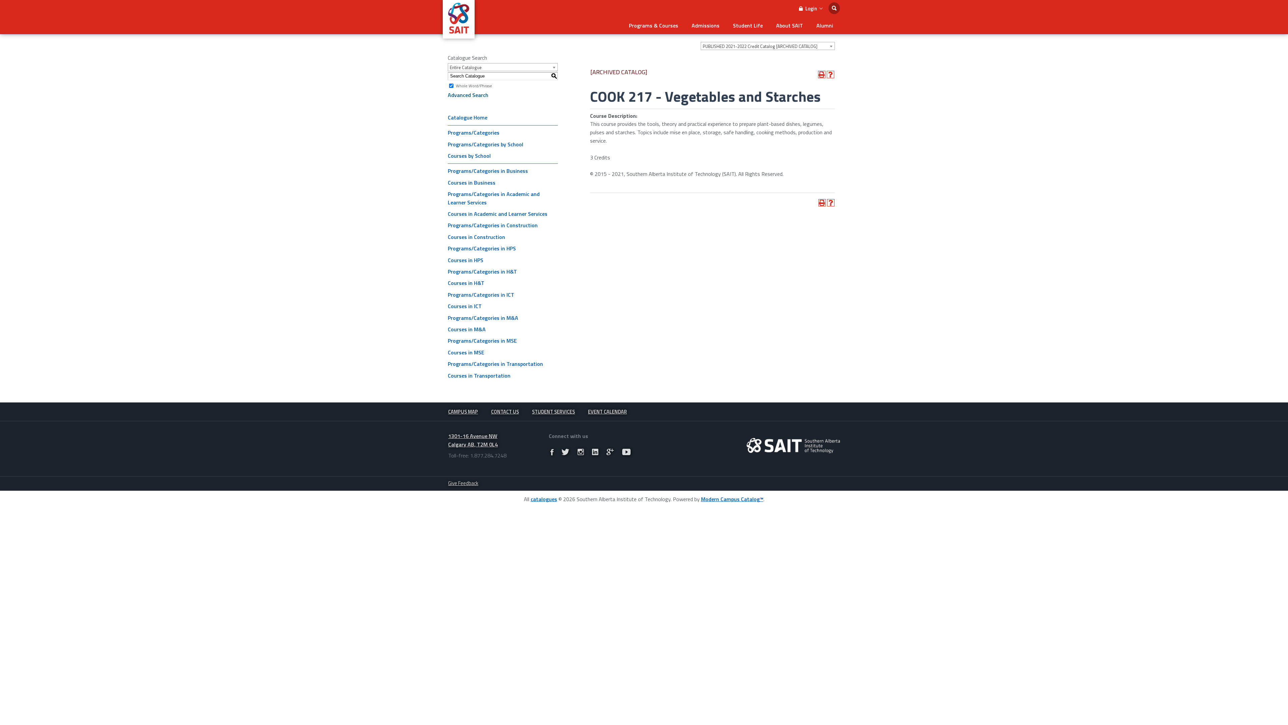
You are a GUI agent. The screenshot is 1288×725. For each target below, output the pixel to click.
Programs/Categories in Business (488, 171)
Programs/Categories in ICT (481, 295)
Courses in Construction (476, 237)
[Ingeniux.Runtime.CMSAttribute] (793, 445)
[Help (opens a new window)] (830, 74)
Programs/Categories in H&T (482, 272)
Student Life (748, 25)
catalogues (544, 499)
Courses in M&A (467, 329)
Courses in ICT (465, 306)
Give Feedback (463, 483)
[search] (834, 8)
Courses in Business (471, 183)
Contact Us (505, 412)
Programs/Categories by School (485, 144)
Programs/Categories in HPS (482, 248)
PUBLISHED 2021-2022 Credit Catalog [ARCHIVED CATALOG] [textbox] (760, 46)
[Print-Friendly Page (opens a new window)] (821, 74)
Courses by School (469, 156)
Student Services (553, 412)
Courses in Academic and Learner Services (497, 214)
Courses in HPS (465, 260)
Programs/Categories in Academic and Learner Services (494, 198)
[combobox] (768, 46)
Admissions (705, 25)
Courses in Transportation (479, 376)
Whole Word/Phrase (474, 85)
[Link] (552, 452)
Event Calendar (607, 412)
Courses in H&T (466, 283)
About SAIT (789, 25)
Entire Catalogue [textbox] (466, 67)
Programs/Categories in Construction (493, 225)
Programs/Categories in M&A (483, 318)
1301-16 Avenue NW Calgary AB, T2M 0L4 (473, 440)
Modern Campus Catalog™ (732, 499)
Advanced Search (468, 95)
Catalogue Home (467, 117)
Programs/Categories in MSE (482, 341)
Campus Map (463, 412)
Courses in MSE (466, 352)
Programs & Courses (653, 25)
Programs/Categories (473, 133)
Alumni (824, 25)
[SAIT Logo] (459, 35)
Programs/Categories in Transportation (495, 364)
